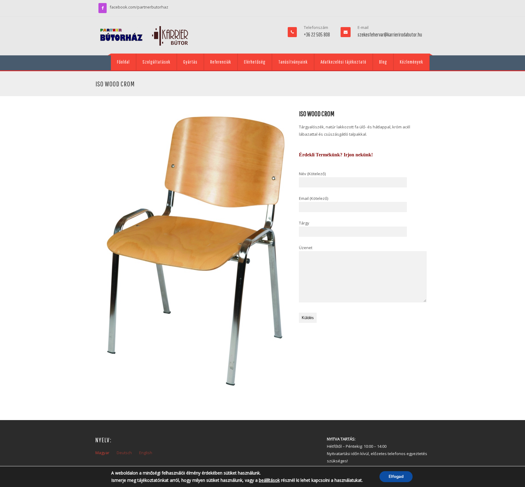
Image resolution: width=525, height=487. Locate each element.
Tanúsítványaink (293, 61)
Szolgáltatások (156, 61)
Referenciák (220, 61)
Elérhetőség (255, 61)
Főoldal (123, 61)
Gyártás (190, 61)
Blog (383, 61)
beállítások (269, 480)
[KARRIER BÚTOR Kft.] (144, 36)
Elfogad (396, 476)
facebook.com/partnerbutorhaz (139, 7)
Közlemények (411, 61)
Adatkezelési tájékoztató (343, 61)
